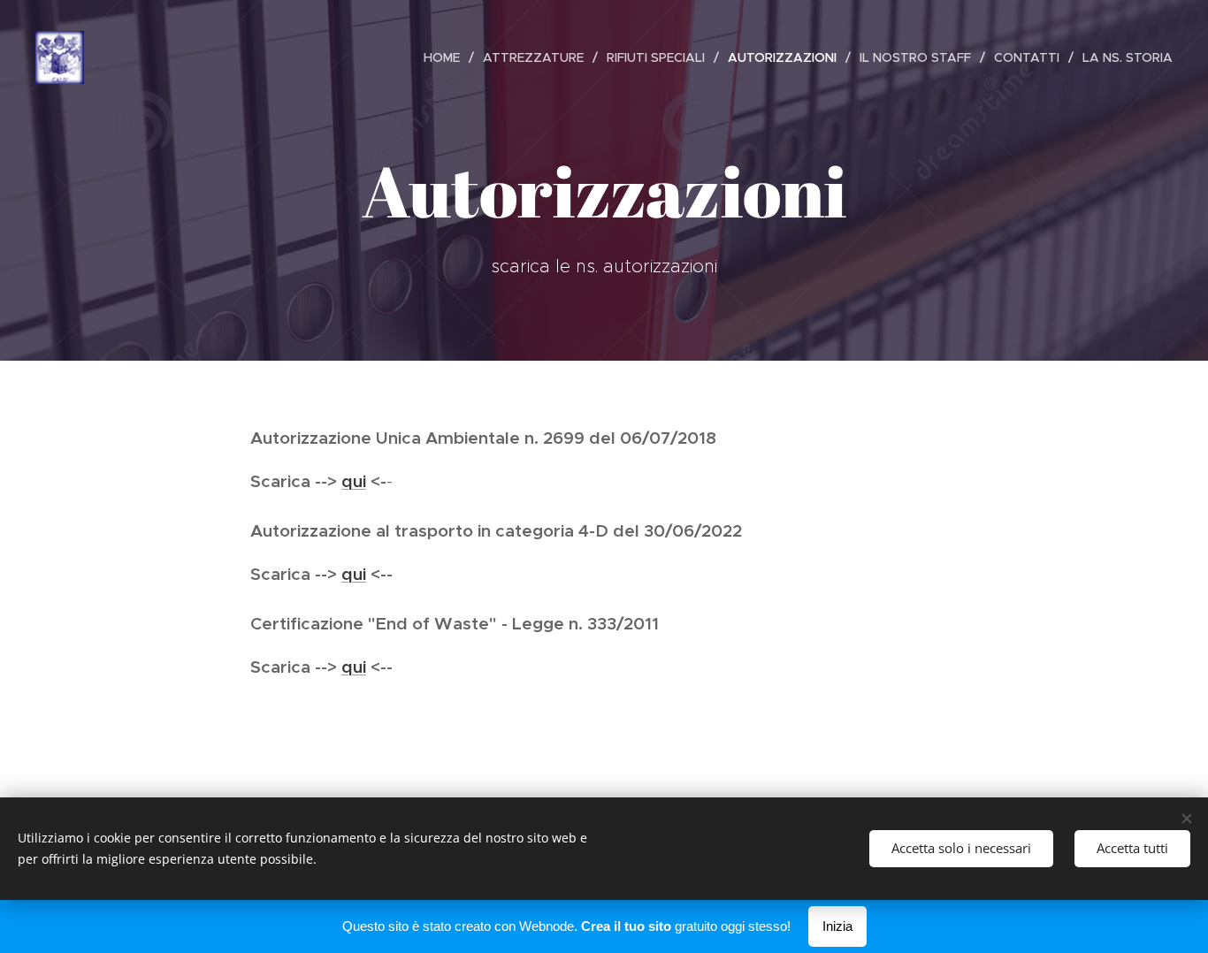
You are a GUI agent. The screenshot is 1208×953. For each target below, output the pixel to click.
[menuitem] (446, 57)
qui (353, 481)
